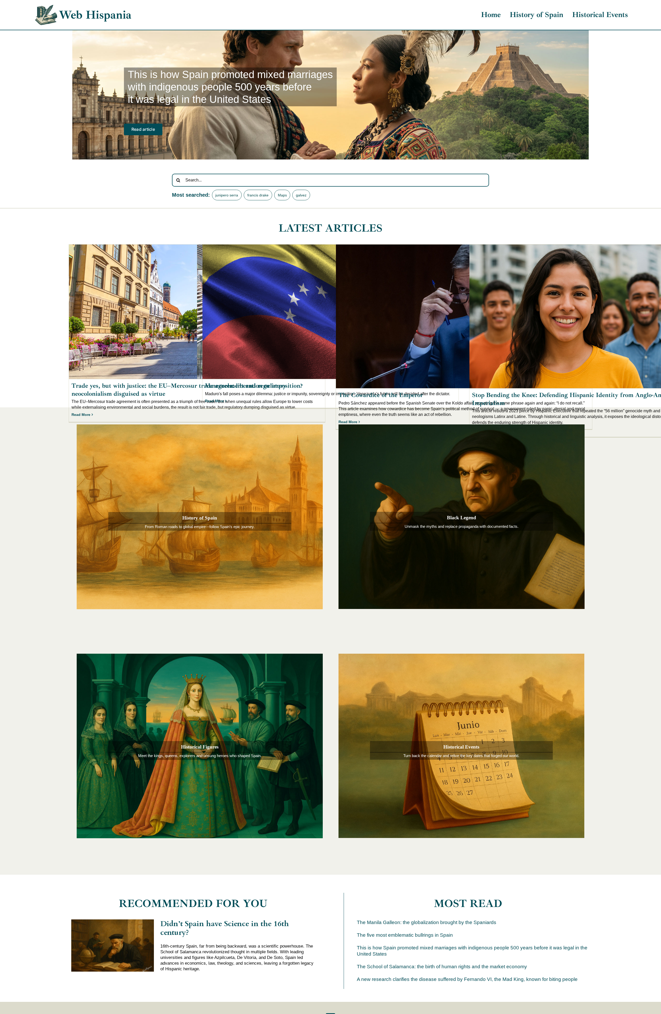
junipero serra (226, 195)
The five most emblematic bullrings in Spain (405, 935)
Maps (282, 195)
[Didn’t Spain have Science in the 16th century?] (112, 945)
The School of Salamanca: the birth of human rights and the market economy (442, 966)
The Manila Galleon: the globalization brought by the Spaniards (426, 922)
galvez (301, 195)
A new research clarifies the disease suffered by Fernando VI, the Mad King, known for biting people (467, 979)
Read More (81, 415)
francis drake (258, 195)
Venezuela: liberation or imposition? (254, 386)
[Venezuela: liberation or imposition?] (330, 312)
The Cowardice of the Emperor (381, 395)
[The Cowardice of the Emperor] (464, 316)
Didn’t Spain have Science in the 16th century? (224, 928)
